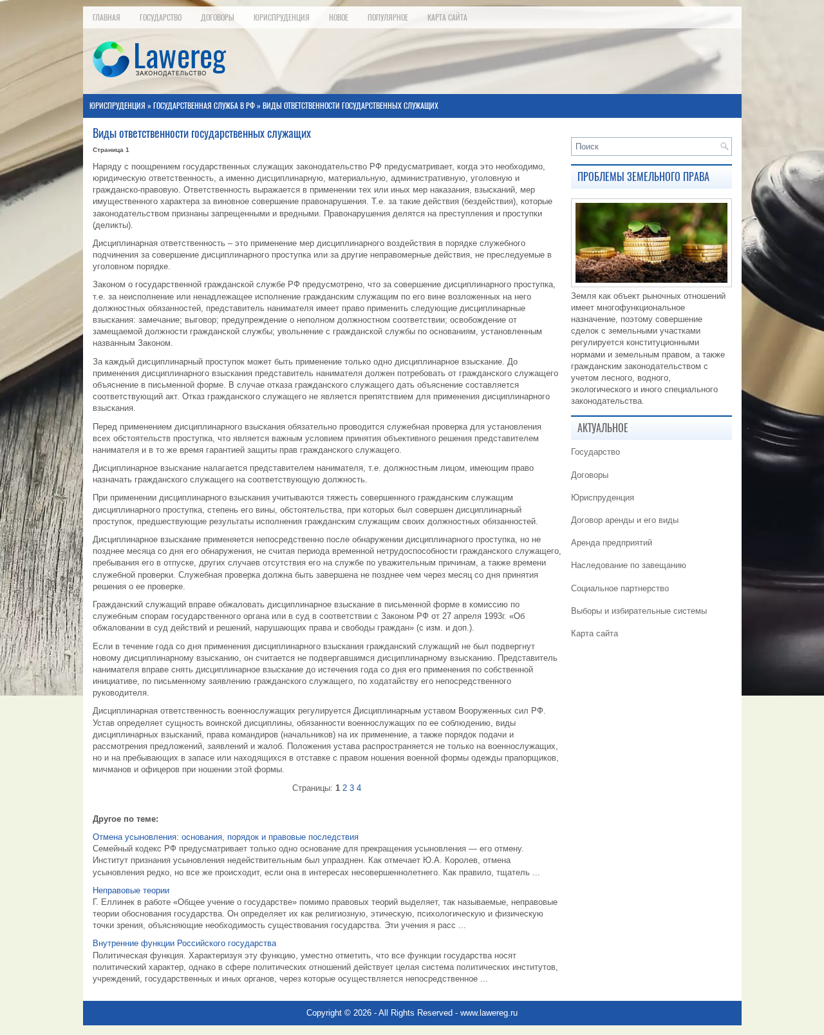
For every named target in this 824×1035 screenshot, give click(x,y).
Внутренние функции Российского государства (184, 943)
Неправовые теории (131, 890)
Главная (106, 17)
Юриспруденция (282, 17)
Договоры (217, 17)
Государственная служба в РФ (204, 105)
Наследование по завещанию (628, 565)
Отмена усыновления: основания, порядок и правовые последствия (226, 837)
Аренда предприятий (611, 542)
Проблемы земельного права (643, 177)
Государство (161, 17)
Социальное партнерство (620, 588)
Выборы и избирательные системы (639, 611)
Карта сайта (447, 17)
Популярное (388, 17)
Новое (338, 17)
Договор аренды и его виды (625, 520)
